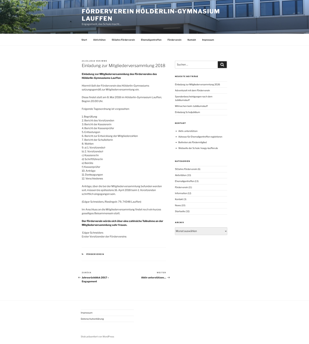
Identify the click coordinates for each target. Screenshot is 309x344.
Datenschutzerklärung (92, 318)
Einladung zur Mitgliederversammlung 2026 (197, 84)
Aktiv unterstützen (187, 131)
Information (181, 193)
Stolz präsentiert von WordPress (97, 336)
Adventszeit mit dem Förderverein (192, 90)
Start (84, 39)
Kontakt (191, 39)
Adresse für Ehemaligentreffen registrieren (200, 136)
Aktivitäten (99, 39)
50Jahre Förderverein (123, 39)
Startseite (180, 211)
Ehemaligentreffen (151, 39)
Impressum (208, 39)
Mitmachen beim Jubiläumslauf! (191, 106)
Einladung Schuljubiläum (187, 112)
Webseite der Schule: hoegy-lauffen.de (198, 148)
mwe (104, 61)
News (178, 205)
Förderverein (174, 39)
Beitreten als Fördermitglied (192, 142)
